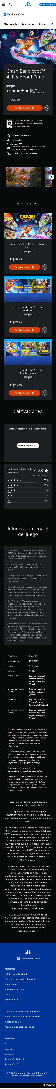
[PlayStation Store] (14, 14)
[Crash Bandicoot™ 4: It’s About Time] (23, 177)
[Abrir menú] (3, 4)
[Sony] (49, 1087)
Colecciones (28, 24)
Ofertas (43, 24)
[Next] (51, 177)
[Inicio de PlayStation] (28, 4)
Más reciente (10, 24)
